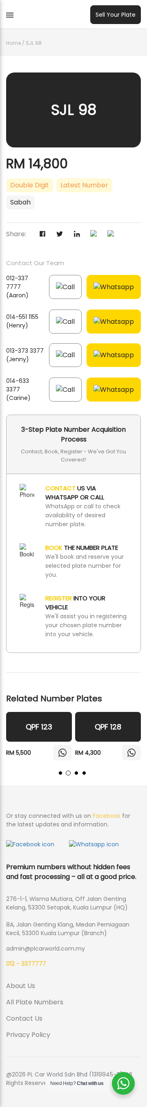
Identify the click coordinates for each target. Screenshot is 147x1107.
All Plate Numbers (34, 1002)
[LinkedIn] (80, 234)
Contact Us (24, 1018)
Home (13, 43)
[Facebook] (45, 234)
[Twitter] (62, 234)
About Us (20, 986)
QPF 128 (108, 727)
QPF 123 (39, 727)
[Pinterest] (97, 234)
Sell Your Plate (116, 15)
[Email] (114, 234)
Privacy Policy (28, 1034)
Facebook (106, 816)
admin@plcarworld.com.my (45, 948)
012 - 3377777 (26, 964)
